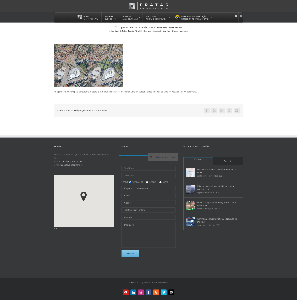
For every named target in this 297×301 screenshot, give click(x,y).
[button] (83, 196)
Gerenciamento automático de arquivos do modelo (217, 220)
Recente (228, 161)
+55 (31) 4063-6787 (72, 161)
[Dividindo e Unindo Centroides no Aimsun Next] (190, 172)
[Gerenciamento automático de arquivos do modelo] (190, 221)
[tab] (133, 158)
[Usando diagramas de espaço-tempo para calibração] (190, 205)
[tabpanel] (148, 211)
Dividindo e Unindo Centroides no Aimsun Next (216, 171)
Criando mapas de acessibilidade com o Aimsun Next (215, 187)
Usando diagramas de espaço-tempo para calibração (216, 204)
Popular (198, 159)
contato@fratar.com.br (71, 164)
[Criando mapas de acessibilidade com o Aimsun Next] (190, 189)
